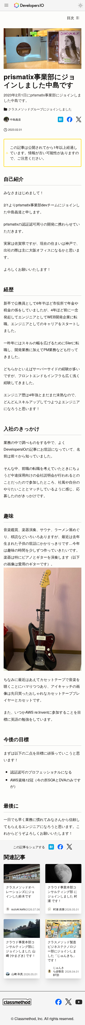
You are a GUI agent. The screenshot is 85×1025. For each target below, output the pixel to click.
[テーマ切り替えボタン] (80, 5)
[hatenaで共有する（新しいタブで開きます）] (60, 119)
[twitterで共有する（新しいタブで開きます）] (78, 119)
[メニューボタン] (6, 5)
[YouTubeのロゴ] (79, 1002)
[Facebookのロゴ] (58, 1002)
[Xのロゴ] (68, 1002)
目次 (70, 17)
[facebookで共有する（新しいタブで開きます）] (69, 119)
